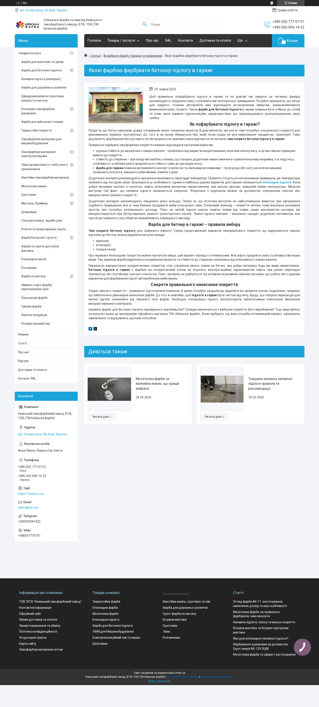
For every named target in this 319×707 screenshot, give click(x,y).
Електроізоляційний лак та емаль (116, 637)
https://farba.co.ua (31, 493)
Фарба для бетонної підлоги (41, 70)
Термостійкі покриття (36, 130)
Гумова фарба (31, 306)
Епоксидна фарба (105, 607)
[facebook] (90, 329)
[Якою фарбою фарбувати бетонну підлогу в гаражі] (116, 105)
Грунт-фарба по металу (179, 613)
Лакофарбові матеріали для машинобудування (41, 141)
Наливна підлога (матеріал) (41, 79)
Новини (23, 334)
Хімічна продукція (34, 315)
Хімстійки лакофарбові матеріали (45, 177)
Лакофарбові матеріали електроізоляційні (38, 154)
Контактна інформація (35, 607)
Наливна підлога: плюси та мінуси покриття (264, 622)
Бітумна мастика (175, 619)
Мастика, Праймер (34, 203)
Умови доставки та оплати (38, 619)
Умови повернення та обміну (39, 625)
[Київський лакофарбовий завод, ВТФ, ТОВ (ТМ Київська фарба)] (27, 24)
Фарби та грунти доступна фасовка (40, 248)
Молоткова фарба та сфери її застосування (264, 654)
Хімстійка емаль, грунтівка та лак (186, 601)
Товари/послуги (29, 53)
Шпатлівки (99, 643)
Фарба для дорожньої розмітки (43, 87)
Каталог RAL (27, 378)
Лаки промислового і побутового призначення (44, 167)
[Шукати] (145, 24)
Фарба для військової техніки (42, 121)
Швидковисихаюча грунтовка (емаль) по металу (42, 98)
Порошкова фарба (34, 297)
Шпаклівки (28, 212)
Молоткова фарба (105, 613)
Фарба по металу (33, 276)
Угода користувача (32, 637)
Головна (94, 40)
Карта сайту (27, 643)
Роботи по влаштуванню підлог (43, 229)
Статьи (95, 56)
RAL (168, 40)
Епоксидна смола (33, 259)
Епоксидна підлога (105, 619)
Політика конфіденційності (38, 631)
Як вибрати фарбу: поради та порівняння (133, 56)
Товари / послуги (121, 40)
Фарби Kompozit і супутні (39, 237)
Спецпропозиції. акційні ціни (41, 220)
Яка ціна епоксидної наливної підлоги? (260, 638)
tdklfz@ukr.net (28, 507)
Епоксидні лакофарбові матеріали (38, 111)
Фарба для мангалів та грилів (42, 62)
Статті (22, 343)
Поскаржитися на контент (183, 676)
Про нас (152, 40)
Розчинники (171, 637)
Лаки (166, 631)
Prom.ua (180, 672)
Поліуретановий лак (35, 323)
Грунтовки (28, 194)
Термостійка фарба (106, 601)
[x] (95, 329)
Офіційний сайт (30, 613)
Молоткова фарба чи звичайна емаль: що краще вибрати (157, 384)
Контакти (185, 40)
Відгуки (23, 361)
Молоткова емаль (34, 186)
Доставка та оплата (215, 40)
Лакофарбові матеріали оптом (41, 649)
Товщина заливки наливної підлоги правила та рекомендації (270, 384)
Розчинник (29, 268)
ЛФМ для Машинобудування (113, 631)
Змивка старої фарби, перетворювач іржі (36, 287)
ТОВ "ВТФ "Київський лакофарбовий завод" (50, 601)
